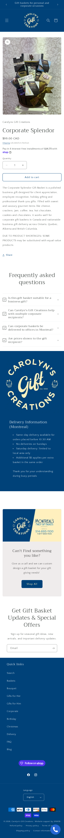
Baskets (11, 681)
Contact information (42, 831)
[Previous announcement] (6, 4)
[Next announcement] (57, 4)
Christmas (12, 726)
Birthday (11, 719)
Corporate (12, 711)
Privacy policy (32, 826)
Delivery (11, 734)
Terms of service (49, 826)
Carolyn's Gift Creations (22, 821)
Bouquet (11, 688)
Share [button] (9, 255)
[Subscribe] (53, 648)
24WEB (57, 821)
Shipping (6, 143)
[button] (7, 20)
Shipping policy (23, 831)
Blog (9, 749)
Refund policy (16, 826)
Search (11, 673)
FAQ (9, 742)
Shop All (32, 583)
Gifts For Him (14, 703)
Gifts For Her (14, 696)
